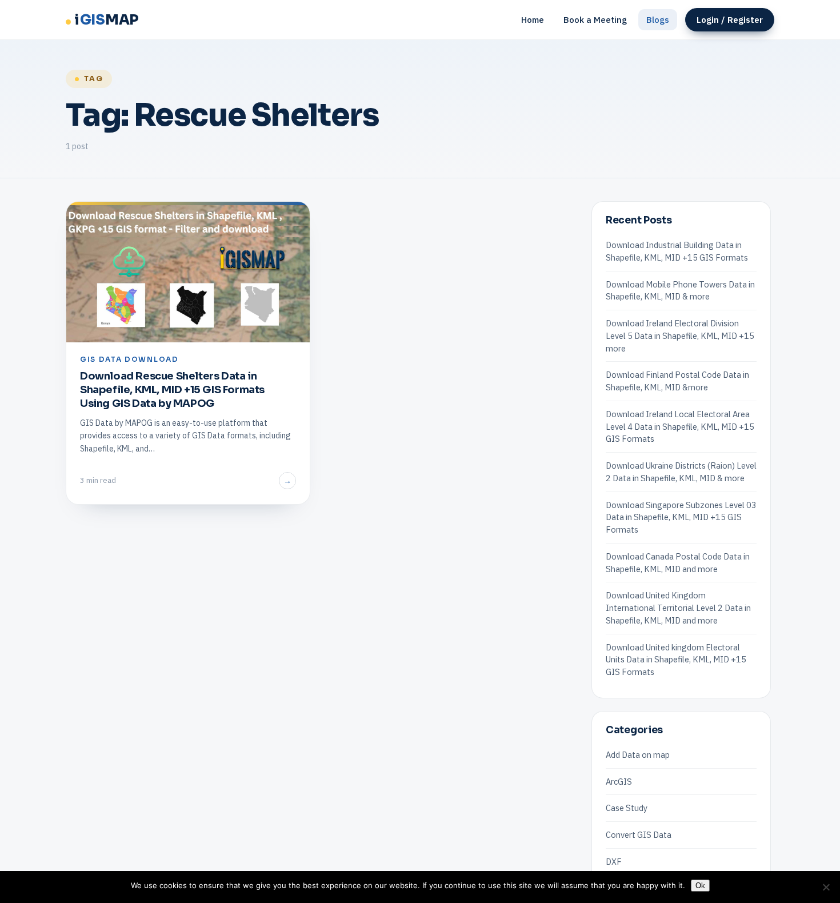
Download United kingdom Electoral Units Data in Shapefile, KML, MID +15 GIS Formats (676, 660)
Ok (700, 885)
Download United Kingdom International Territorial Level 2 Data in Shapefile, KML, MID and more (678, 608)
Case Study (626, 807)
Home (532, 19)
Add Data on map (638, 754)
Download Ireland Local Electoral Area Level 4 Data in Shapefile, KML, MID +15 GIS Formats (680, 427)
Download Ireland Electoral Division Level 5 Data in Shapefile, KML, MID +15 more (680, 336)
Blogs (657, 19)
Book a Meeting (595, 19)
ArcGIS (619, 781)
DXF (614, 861)
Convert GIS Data (638, 834)
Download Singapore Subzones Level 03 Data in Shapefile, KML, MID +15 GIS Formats (681, 518)
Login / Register (730, 19)
